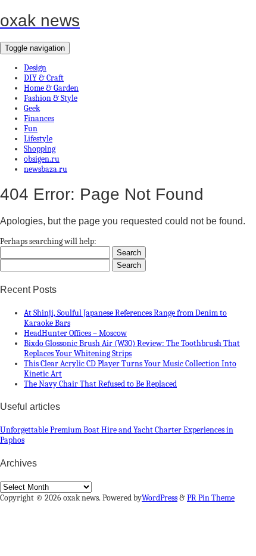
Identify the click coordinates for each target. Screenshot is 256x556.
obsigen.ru (42, 159)
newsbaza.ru (45, 169)
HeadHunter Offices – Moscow (75, 333)
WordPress (159, 498)
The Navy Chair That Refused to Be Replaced (100, 384)
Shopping (39, 149)
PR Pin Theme (211, 498)
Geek (32, 108)
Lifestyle (38, 139)
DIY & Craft (44, 78)
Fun (31, 128)
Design (35, 68)
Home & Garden (51, 88)
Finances (39, 118)
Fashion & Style (50, 98)
